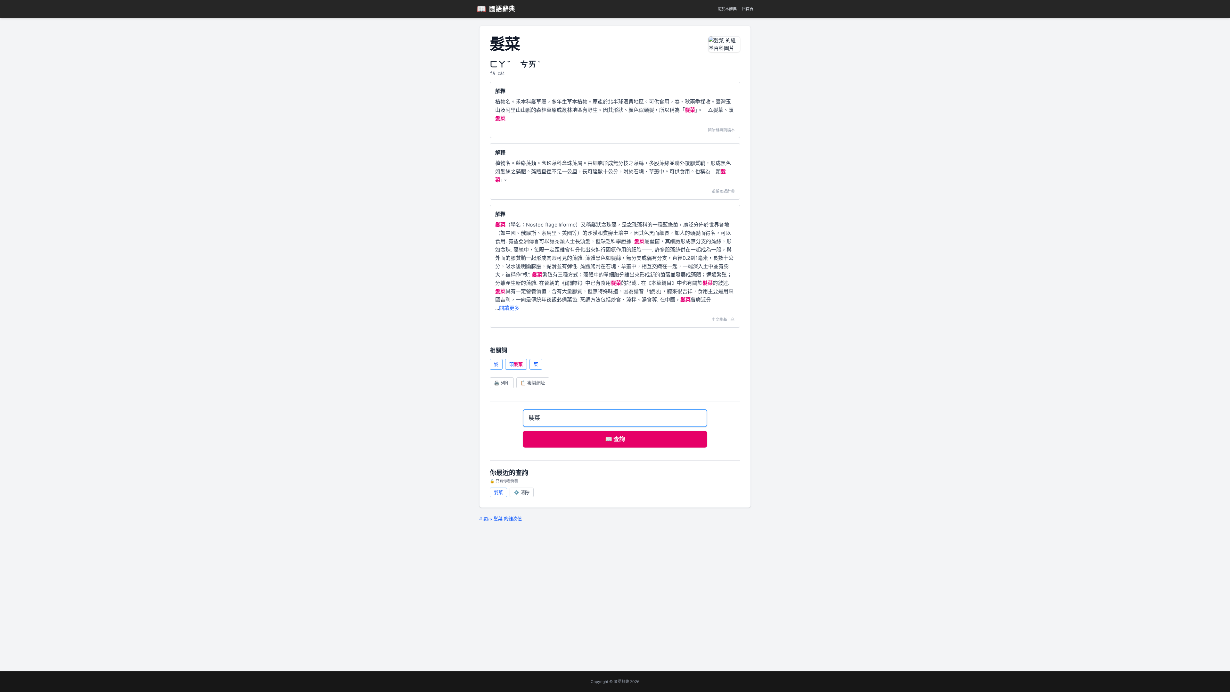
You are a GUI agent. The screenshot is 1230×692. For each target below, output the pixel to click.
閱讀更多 (509, 308)
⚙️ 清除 (521, 492)
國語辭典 (496, 8)
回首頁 (747, 8)
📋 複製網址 (533, 382)
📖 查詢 (615, 439)
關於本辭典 (727, 8)
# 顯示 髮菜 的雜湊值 (500, 518)
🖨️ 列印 (502, 382)
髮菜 (498, 492)
